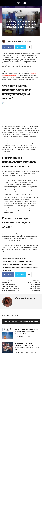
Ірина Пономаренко (21, 352)
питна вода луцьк (27, 264)
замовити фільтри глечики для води (14, 258)
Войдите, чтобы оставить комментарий (21, 322)
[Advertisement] (21, 370)
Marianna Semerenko (14, 41)
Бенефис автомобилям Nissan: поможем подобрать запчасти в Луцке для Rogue (11, 286)
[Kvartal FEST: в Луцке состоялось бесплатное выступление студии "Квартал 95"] (7, 347)
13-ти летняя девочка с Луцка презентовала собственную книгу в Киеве (26, 331)
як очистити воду (8, 270)
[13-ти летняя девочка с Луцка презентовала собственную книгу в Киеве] (7, 333)
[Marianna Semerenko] (4, 41)
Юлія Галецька (19, 336)
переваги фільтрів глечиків (11, 264)
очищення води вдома (9, 261)
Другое (21, 17)
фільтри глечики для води (11, 267)
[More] (29, 47)
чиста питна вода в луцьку (29, 267)
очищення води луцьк (25, 261)
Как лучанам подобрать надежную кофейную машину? (34, 286)
